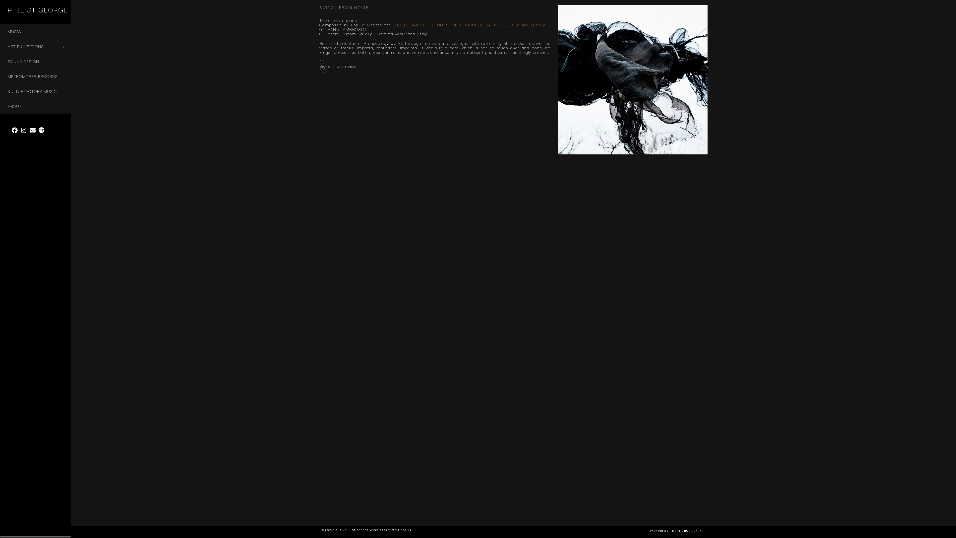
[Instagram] (24, 130)
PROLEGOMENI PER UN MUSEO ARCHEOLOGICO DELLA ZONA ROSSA (469, 24)
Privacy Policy (656, 530)
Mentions (680, 530)
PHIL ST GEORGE (38, 9)
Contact (698, 530)
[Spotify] (42, 130)
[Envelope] (33, 130)
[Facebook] (15, 130)
